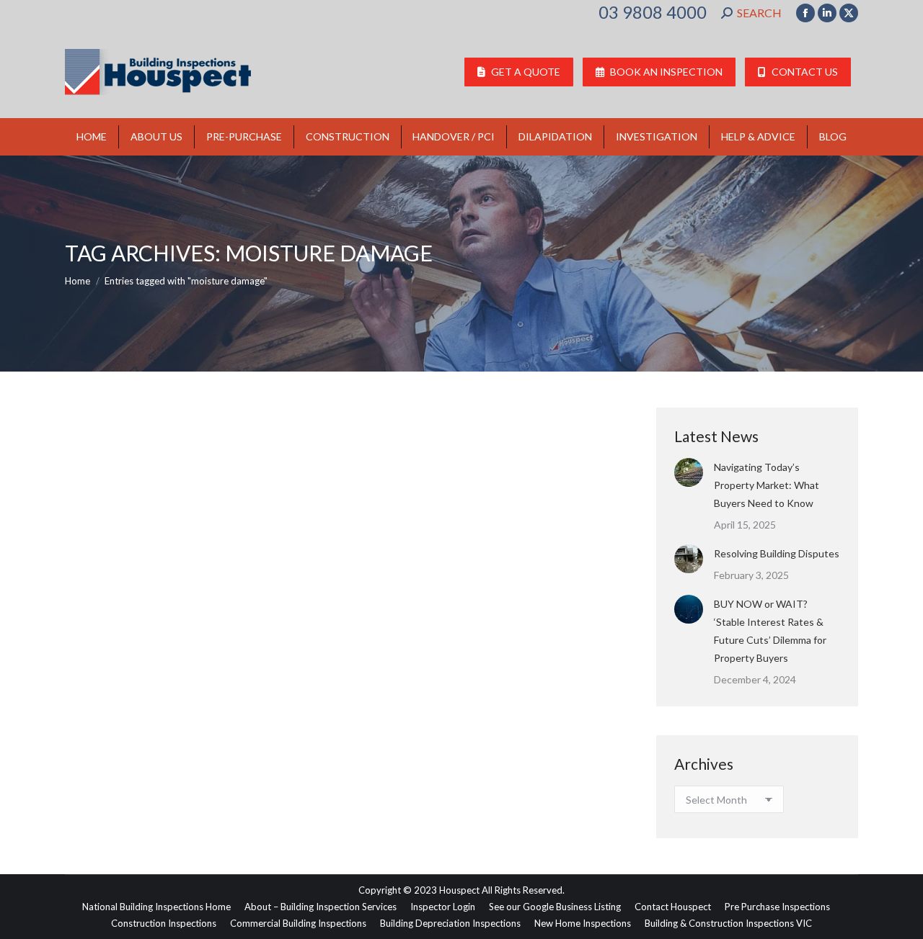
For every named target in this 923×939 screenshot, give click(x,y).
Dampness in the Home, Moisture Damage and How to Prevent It (291, 720)
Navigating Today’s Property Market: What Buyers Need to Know (766, 485)
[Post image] (688, 472)
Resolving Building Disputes (776, 553)
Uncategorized (113, 746)
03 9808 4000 (653, 12)
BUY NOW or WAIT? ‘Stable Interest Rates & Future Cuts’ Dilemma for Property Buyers (770, 631)
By (190, 746)
